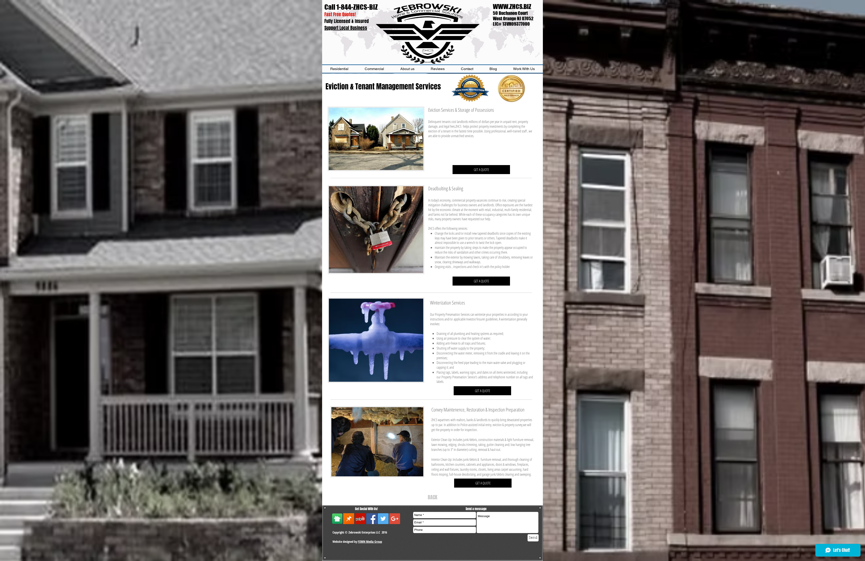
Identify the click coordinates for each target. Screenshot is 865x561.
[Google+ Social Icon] (394, 518)
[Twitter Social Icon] (383, 518)
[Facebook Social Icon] (371, 518)
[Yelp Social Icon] (360, 518)
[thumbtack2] (348, 518)
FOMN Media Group (370, 541)
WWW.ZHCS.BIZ (512, 6)
